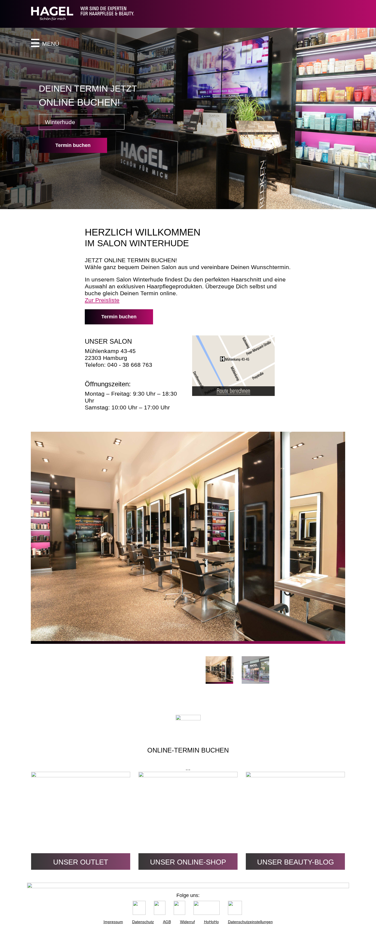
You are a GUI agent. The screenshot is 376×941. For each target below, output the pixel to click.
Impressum (113, 922)
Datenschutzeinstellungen (250, 922)
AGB (167, 922)
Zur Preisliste (102, 300)
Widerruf (187, 922)
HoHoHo (211, 922)
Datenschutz (143, 922)
